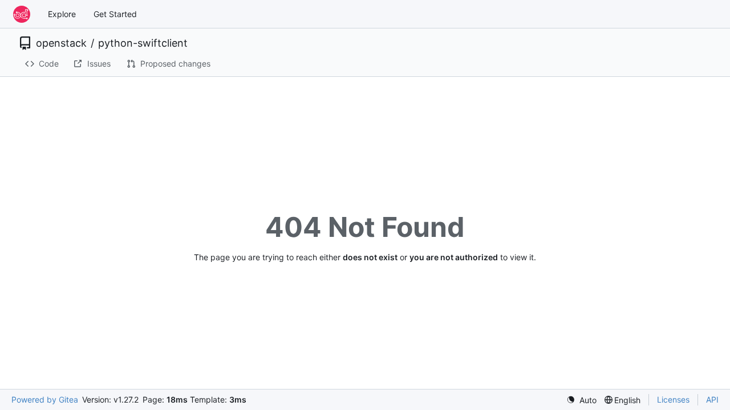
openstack (61, 43)
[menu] (581, 400)
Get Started (115, 14)
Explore (62, 14)
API (712, 399)
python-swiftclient (143, 43)
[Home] (22, 14)
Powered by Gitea (44, 399)
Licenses (673, 399)
